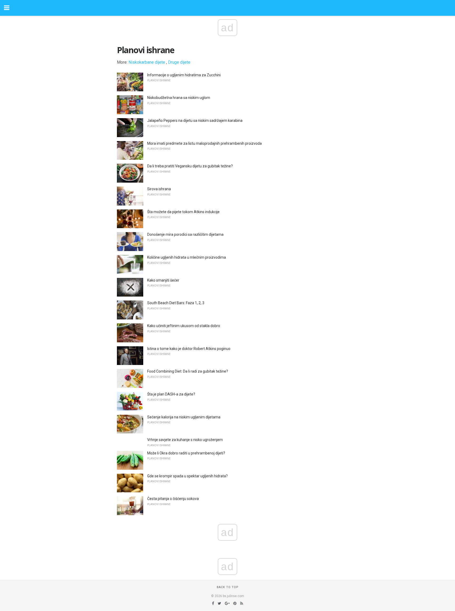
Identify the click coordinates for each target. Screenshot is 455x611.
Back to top (228, 587)
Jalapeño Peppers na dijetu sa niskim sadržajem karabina (195, 120)
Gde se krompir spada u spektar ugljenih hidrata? (187, 476)
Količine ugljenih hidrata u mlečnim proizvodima (186, 257)
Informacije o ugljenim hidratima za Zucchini (184, 75)
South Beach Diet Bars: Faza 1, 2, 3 (175, 303)
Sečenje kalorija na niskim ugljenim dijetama (183, 417)
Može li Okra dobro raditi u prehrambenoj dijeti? (186, 453)
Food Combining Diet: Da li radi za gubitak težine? (187, 371)
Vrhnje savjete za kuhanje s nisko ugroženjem (185, 440)
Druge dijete (179, 62)
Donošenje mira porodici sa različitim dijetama (185, 234)
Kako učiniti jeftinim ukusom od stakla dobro (183, 326)
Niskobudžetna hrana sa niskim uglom (178, 98)
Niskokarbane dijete (146, 62)
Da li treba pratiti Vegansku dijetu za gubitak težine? (190, 166)
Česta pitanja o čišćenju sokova (173, 499)
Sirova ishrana (159, 189)
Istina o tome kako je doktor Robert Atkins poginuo (188, 349)
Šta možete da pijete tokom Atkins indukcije (183, 212)
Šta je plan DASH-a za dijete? (171, 394)
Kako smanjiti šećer (163, 280)
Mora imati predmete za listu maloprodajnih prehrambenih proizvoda (204, 143)
